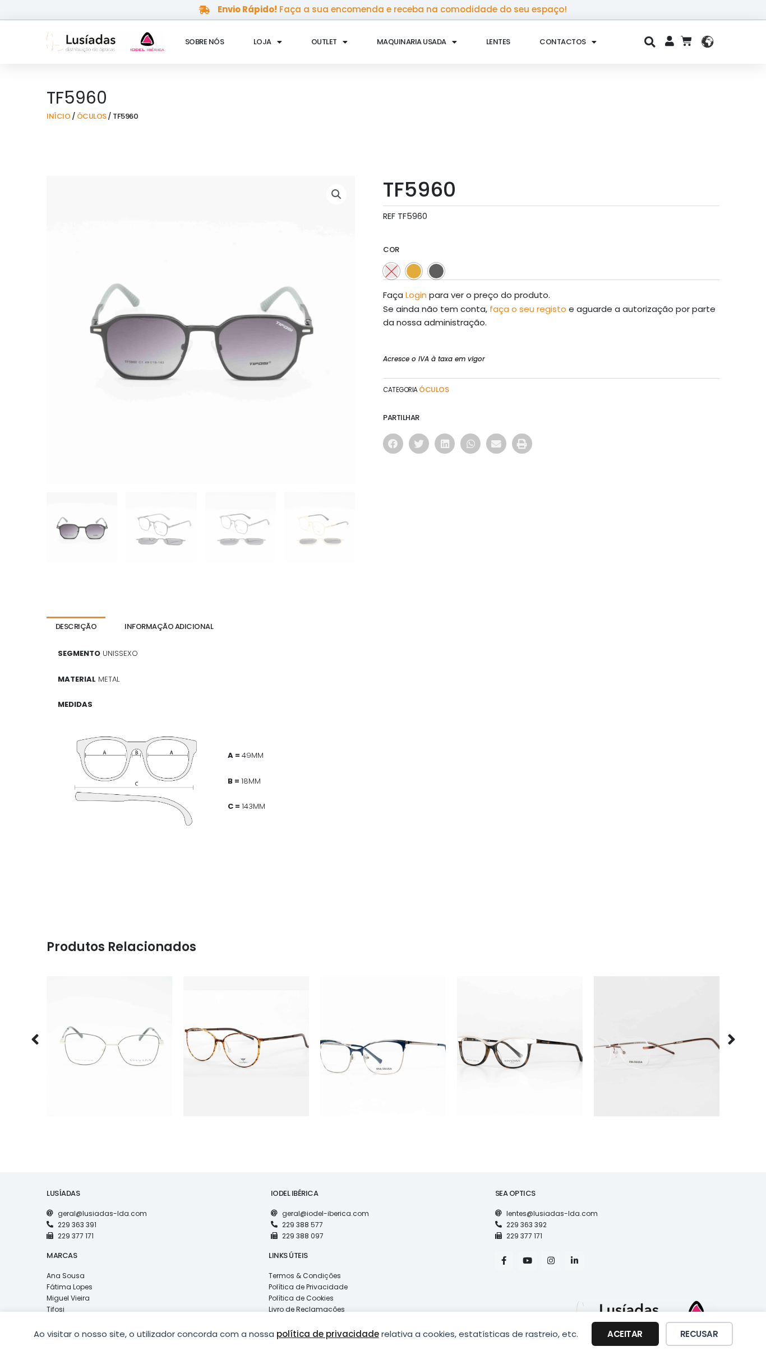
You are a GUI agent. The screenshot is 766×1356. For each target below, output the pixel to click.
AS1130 (657, 1037)
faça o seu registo (528, 309)
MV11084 (246, 1037)
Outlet (324, 41)
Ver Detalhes (109, 1061)
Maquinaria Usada (411, 41)
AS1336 (109, 1037)
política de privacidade (327, 1334)
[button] (650, 41)
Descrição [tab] (76, 626)
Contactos (562, 41)
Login (416, 295)
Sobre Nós (204, 41)
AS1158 (520, 1037)
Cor (391, 249)
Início (58, 116)
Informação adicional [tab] (168, 626)
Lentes (498, 41)
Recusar (699, 1334)
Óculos (92, 116)
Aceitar (625, 1334)
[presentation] (35, 1040)
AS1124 (383, 1037)
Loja (262, 41)
